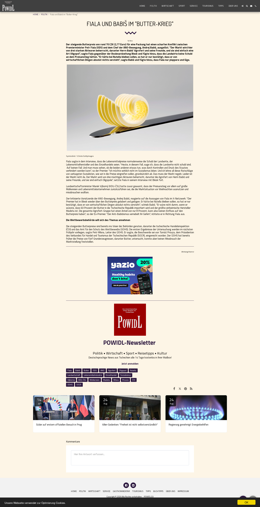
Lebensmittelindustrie (93, 375)
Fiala (70, 370)
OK (246, 502)
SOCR (78, 384)
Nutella (133, 370)
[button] (242, 6)
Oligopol (122, 370)
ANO (102, 370)
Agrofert (111, 370)
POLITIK (44, 14)
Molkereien (94, 379)
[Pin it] (185, 388)
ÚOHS (70, 384)
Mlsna (116, 379)
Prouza (125, 379)
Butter (86, 370)
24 (105, 401)
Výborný (71, 379)
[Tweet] (180, 388)
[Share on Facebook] (174, 388)
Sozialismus (125, 375)
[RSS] (191, 388)
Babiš (77, 370)
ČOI (133, 379)
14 (39, 401)
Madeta (106, 379)
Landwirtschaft (74, 375)
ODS (95, 370)
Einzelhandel (111, 375)
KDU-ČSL (82, 379)
